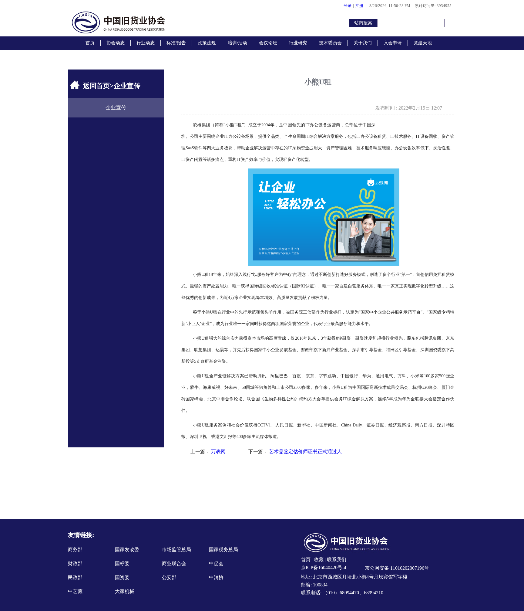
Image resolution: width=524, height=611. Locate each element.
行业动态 (145, 42)
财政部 (75, 563)
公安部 (169, 577)
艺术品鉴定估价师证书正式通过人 (305, 451)
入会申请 (393, 42)
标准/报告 (176, 42)
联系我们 (336, 559)
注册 (359, 5)
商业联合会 (174, 563)
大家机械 (124, 591)
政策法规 (207, 42)
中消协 (216, 577)
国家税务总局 (223, 549)
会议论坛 (268, 42)
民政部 (75, 577)
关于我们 (363, 42)
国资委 (122, 577)
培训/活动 (237, 42)
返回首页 (96, 86)
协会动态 (115, 42)
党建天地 (423, 42)
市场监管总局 (176, 549)
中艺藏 (75, 591)
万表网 (218, 451)
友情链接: (81, 534)
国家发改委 (127, 549)
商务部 (75, 549)
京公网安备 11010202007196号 (396, 568)
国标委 (122, 563)
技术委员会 (330, 42)
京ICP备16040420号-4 (323, 567)
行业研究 (298, 42)
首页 (90, 42)
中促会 (216, 563)
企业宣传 (116, 107)
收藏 (319, 559)
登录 (347, 5)
